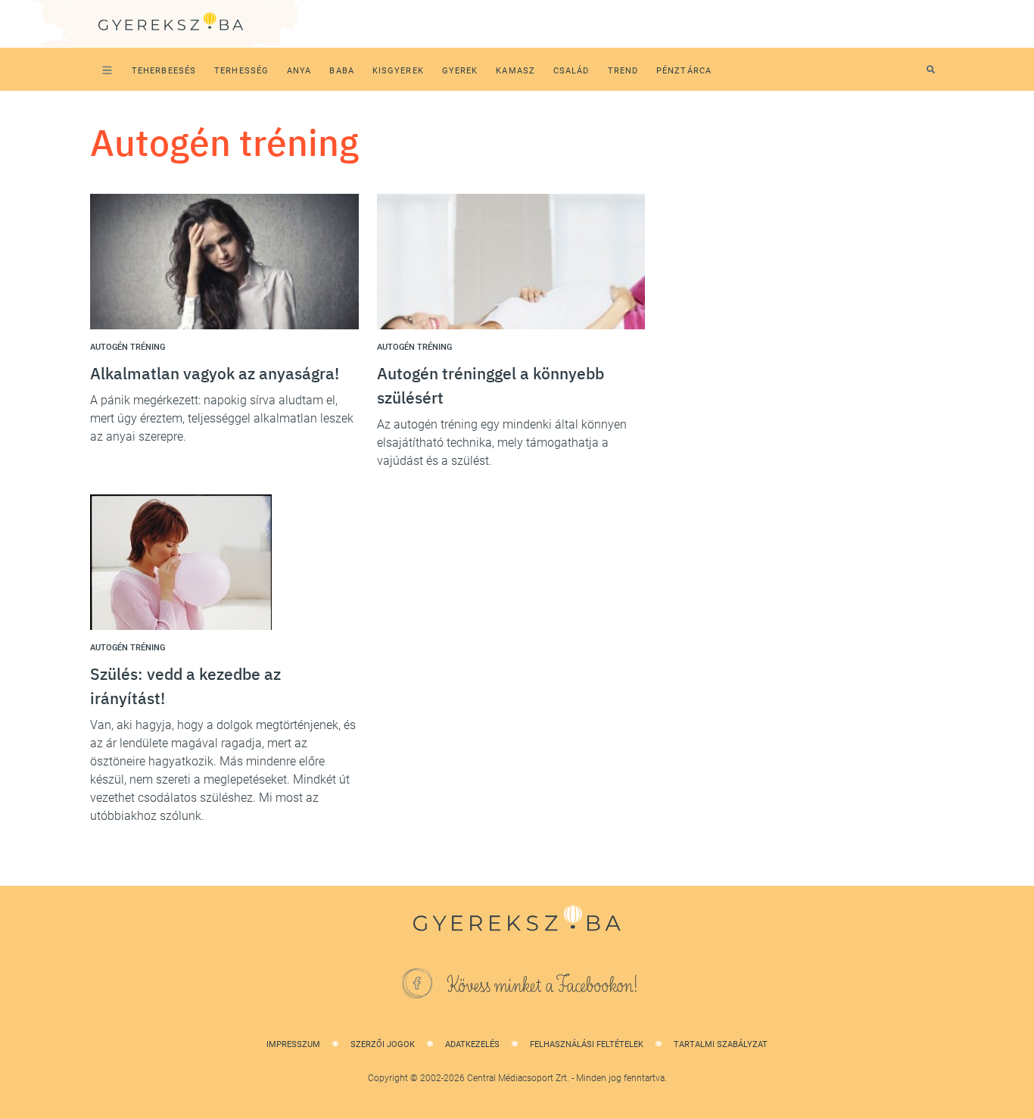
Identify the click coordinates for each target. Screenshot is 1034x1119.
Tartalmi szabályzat (721, 1044)
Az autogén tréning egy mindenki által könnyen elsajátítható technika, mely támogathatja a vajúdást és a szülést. (502, 442)
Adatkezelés (472, 1044)
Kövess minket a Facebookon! (542, 986)
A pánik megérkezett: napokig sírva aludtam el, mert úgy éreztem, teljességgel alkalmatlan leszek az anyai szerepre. (221, 418)
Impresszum (293, 1044)
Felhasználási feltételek (586, 1044)
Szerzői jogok (382, 1044)
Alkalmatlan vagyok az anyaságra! (214, 373)
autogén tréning (127, 347)
